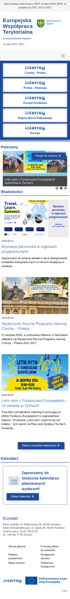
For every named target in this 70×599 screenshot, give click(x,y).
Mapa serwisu (16, 562)
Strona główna (16, 546)
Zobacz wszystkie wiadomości (39, 445)
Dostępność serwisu (48, 556)
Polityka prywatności (15, 556)
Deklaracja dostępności (48, 564)
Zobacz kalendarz (21, 496)
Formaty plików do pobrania (50, 548)
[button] (35, 70)
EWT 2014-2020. (42, 7)
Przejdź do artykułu (47, 156)
